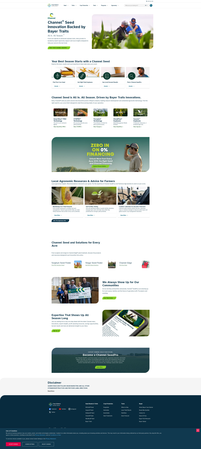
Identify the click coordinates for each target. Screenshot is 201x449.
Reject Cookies (46, 444)
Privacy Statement (40, 435)
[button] (50, 404)
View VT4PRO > (77, 126)
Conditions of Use (55, 435)
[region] (100, 438)
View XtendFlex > (118, 126)
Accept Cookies (13, 444)
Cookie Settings (29, 444)
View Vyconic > (137, 126)
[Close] (197, 430)
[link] (67, 264)
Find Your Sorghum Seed (58, 265)
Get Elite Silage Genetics (91, 265)
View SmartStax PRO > (60, 126)
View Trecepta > (97, 126)
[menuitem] (66, 5)
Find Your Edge (123, 265)
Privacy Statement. (51, 438)
